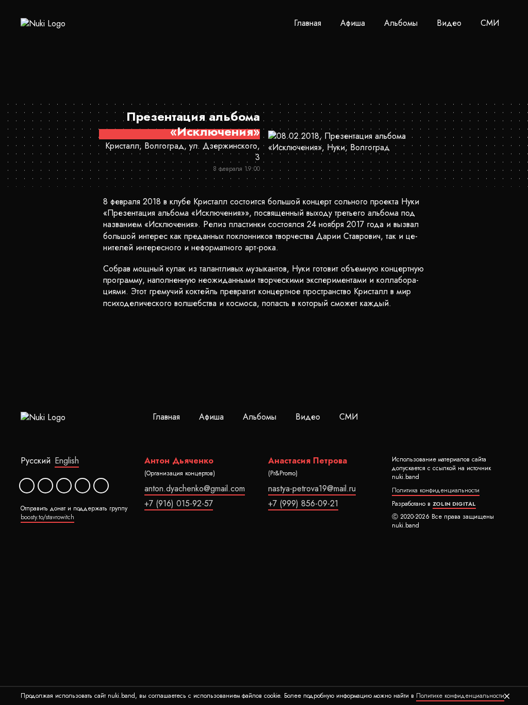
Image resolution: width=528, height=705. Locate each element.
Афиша (352, 23)
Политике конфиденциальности (460, 695)
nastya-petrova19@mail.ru (312, 488)
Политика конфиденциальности (436, 490)
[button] (507, 696)
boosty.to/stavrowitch (47, 517)
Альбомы (401, 23)
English (67, 461)
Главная (307, 23)
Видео (449, 23)
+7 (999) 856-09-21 (303, 503)
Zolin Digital (454, 504)
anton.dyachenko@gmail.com (194, 488)
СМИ (490, 23)
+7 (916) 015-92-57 (178, 503)
